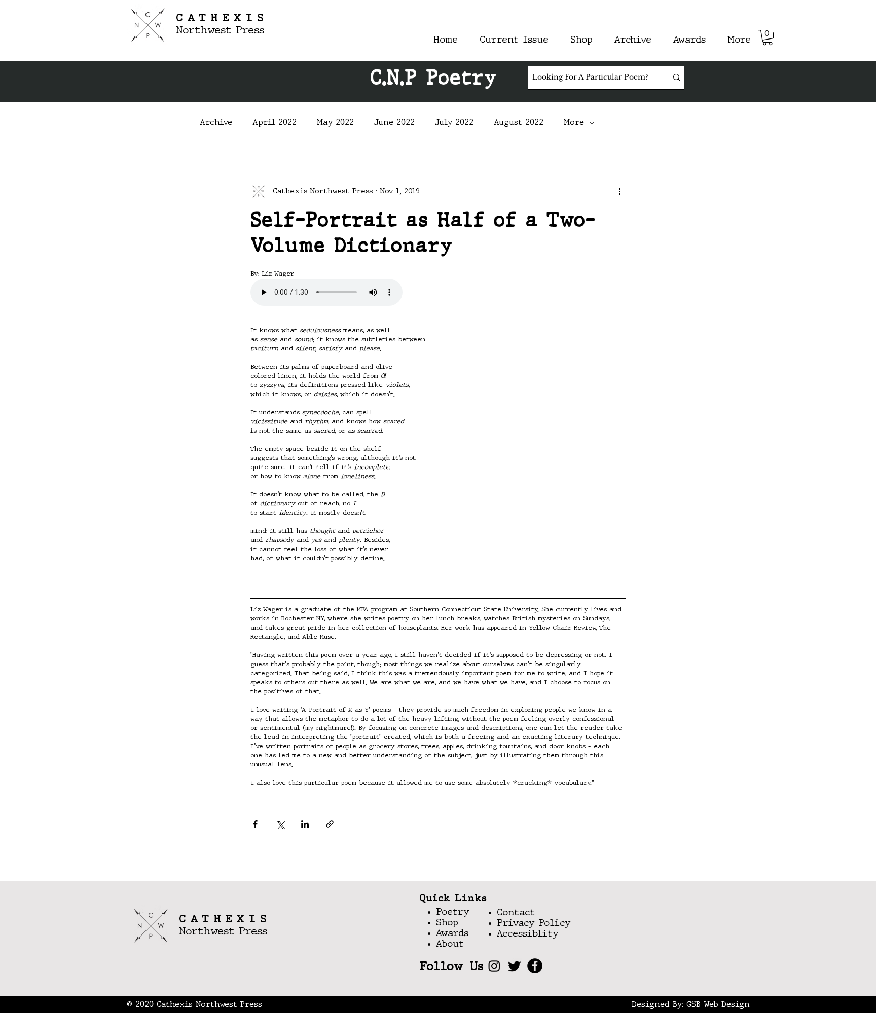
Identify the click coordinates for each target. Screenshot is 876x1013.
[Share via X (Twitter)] (280, 824)
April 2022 (274, 122)
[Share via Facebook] (255, 824)
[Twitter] (514, 965)
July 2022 (454, 122)
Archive (216, 122)
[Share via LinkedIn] (305, 824)
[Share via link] (330, 824)
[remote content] (438, 293)
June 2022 (394, 122)
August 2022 (518, 122)
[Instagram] (494, 965)
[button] (767, 37)
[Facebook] (534, 965)
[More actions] (619, 191)
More (574, 122)
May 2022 (335, 122)
